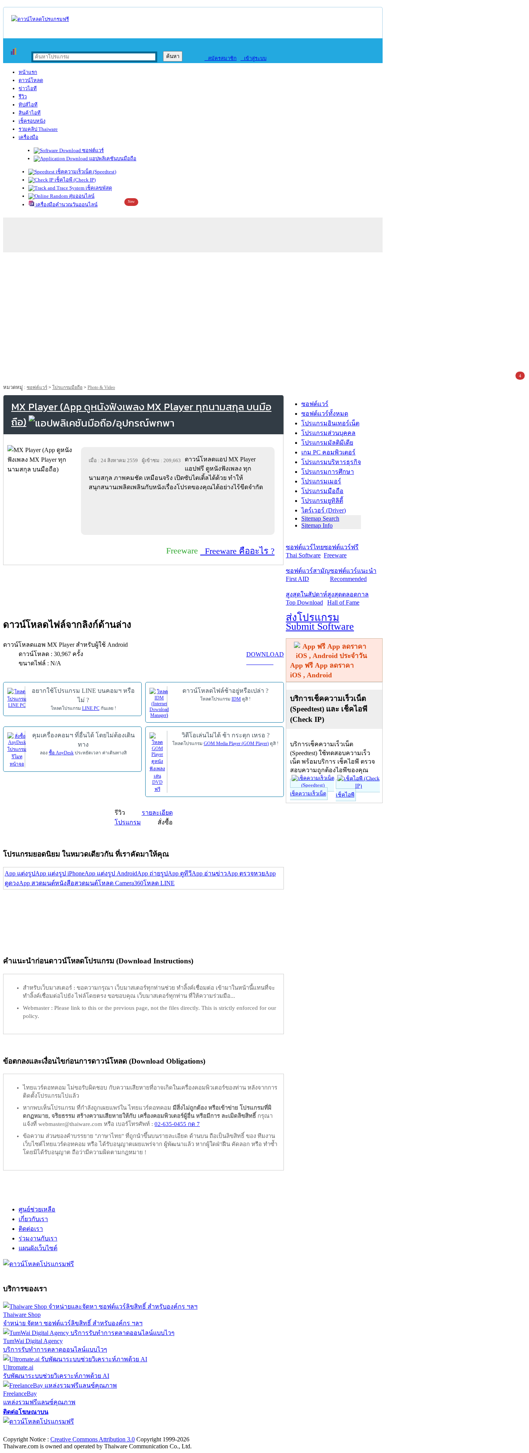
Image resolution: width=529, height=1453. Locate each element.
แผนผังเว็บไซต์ (38, 1248)
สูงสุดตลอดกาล (348, 598)
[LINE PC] (16, 697)
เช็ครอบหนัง (32, 121)
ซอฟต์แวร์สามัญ (308, 574)
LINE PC (91, 708)
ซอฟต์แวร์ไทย (305, 551)
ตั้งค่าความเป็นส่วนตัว (32, 1431)
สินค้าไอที (30, 113)
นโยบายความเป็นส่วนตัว (102, 1431)
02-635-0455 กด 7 (177, 1124)
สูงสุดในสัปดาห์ (306, 598)
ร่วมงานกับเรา (38, 1238)
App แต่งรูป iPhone (59, 873)
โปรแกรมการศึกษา (327, 471)
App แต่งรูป (20, 873)
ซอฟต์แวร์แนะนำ (353, 574)
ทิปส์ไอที (28, 105)
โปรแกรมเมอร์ (321, 481)
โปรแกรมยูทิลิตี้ (322, 500)
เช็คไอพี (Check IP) (74, 180)
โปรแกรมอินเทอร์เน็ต (330, 423)
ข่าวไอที (28, 88)
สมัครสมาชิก (220, 58)
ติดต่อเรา (31, 1228)
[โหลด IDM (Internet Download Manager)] (159, 702)
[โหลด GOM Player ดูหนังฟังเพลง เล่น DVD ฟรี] (157, 762)
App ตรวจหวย (246, 873)
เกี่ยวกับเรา (33, 1219)
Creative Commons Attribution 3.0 (92, 1439)
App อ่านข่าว (209, 873)
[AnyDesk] (16, 749)
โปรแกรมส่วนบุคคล (328, 433)
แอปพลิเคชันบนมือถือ (112, 158)
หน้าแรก (28, 72)
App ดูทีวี (180, 873)
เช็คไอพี (345, 795)
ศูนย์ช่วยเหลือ (37, 1209)
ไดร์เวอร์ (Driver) (323, 510)
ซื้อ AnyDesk (61, 753)
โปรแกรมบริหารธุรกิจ (331, 462)
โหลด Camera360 (120, 883)
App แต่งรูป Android (110, 873)
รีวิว (23, 96)
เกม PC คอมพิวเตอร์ (328, 452)
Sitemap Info (317, 525)
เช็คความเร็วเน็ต (308, 794)
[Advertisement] (264, 314)
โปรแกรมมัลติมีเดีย (327, 442)
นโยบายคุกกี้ (160, 1431)
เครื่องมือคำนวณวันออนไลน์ (66, 204)
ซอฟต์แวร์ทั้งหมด (324, 413)
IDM (236, 699)
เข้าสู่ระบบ (253, 58)
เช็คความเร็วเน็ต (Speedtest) (85, 172)
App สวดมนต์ (37, 883)
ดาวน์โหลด (31, 80)
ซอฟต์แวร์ (92, 150)
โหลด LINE (159, 883)
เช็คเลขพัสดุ (98, 188)
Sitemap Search (320, 518)
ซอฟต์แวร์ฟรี (341, 551)
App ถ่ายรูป (152, 873)
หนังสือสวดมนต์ (76, 883)
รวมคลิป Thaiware (38, 129)
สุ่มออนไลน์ (81, 196)
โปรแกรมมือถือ (67, 387)
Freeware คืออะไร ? (237, 551)
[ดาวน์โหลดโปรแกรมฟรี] (40, 19)
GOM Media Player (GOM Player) (236, 743)
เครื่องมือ (28, 137)
